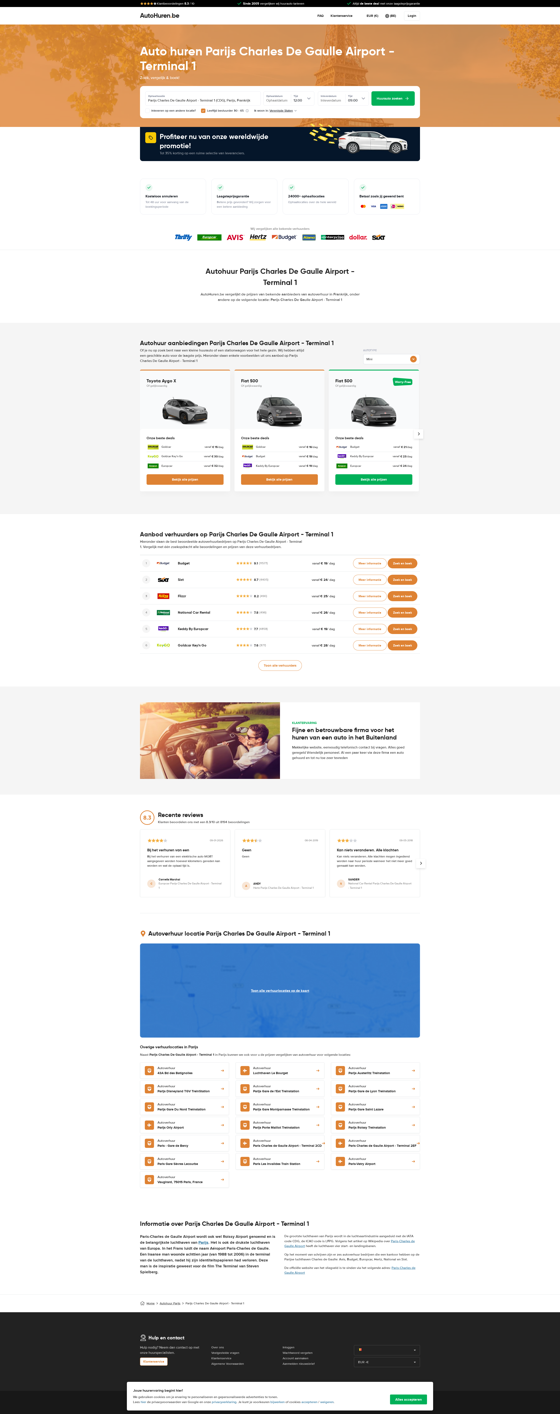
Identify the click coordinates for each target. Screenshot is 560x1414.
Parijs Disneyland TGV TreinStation (184, 1089)
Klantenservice (341, 15)
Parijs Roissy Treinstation (367, 1125)
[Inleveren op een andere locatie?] (147, 111)
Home (151, 1303)
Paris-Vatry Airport (361, 1161)
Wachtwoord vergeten (298, 1353)
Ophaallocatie (156, 96)
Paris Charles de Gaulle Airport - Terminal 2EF (382, 1143)
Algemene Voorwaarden (227, 1364)
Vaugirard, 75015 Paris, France (180, 1179)
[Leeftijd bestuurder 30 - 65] (203, 111)
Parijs (203, 1242)
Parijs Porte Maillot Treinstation (276, 1125)
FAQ (320, 15)
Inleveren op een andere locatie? (173, 110)
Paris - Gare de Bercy (173, 1143)
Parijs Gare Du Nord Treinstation (182, 1107)
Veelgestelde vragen (225, 1353)
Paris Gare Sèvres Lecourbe (178, 1161)
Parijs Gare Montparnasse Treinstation (281, 1107)
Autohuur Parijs (170, 1303)
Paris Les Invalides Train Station (276, 1161)
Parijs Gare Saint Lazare (365, 1107)
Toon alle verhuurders (280, 665)
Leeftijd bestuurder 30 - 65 (225, 110)
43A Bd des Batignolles (175, 1070)
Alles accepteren (408, 1399)
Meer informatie (370, 563)
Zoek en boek (402, 563)
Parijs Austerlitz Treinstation (369, 1070)
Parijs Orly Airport (171, 1125)
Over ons (217, 1347)
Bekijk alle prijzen (185, 479)
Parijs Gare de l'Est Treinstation (276, 1089)
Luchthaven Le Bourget (270, 1070)
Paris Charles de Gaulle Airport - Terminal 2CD (287, 1143)
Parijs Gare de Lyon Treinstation (372, 1089)
